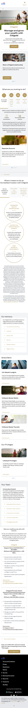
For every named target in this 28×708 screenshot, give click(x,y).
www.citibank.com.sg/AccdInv (11, 301)
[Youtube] (14, 695)
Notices (5, 669)
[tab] (4, 100)
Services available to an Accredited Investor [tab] (4, 191)
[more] (3, 9)
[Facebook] (17, 695)
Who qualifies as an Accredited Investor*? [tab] (14, 191)
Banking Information (8, 675)
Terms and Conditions (9, 661)
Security (5, 672)
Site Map (5, 684)
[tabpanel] (14, 142)
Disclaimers (6, 667)
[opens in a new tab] (3, 3)
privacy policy (14, 701)
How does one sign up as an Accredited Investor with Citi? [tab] (23, 192)
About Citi (5, 678)
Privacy (5, 664)
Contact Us (6, 681)
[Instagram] (11, 695)
